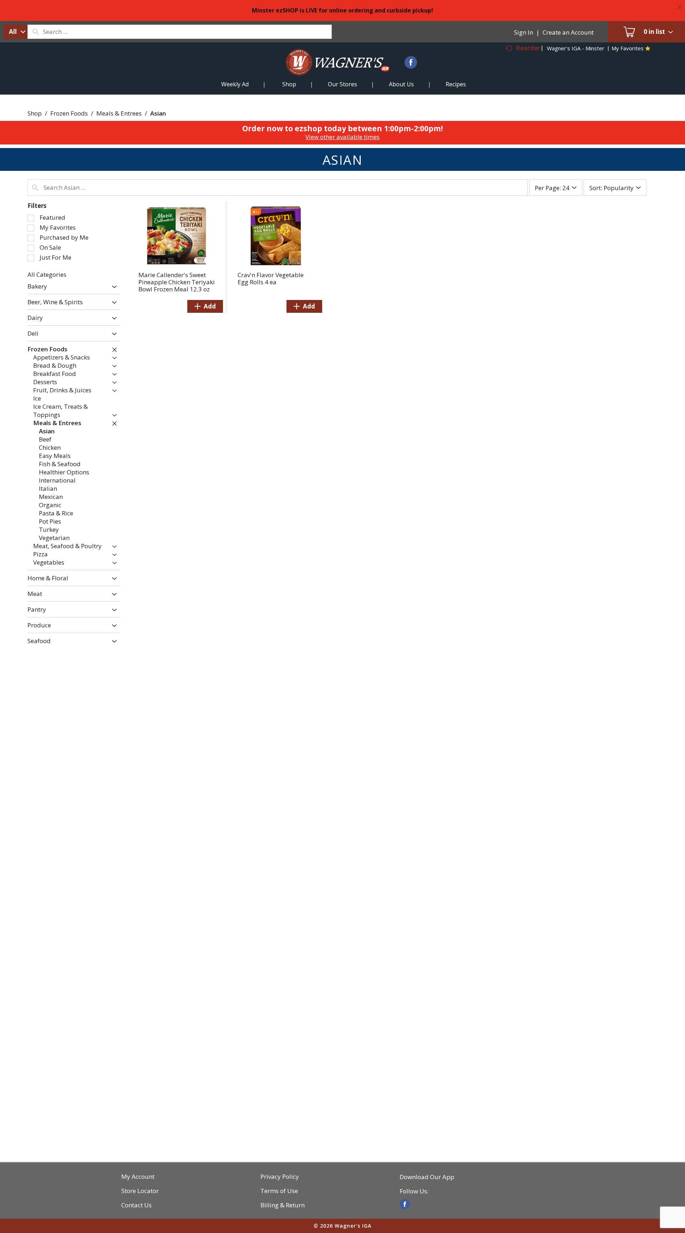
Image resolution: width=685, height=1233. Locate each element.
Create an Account (568, 32)
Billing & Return (282, 1205)
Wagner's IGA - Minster (575, 48)
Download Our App (427, 1177)
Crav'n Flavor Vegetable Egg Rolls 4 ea (271, 278)
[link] (405, 1204)
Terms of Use (279, 1190)
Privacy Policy (279, 1176)
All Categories (46, 274)
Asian (158, 113)
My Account (137, 1176)
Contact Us (136, 1205)
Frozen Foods (69, 113)
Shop (34, 113)
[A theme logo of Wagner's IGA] (332, 71)
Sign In (523, 32)
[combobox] (15, 32)
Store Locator (140, 1190)
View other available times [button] (342, 137)
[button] (112, 287)
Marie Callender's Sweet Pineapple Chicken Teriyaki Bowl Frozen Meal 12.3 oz (176, 282)
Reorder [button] (528, 48)
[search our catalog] (35, 32)
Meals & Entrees (119, 113)
